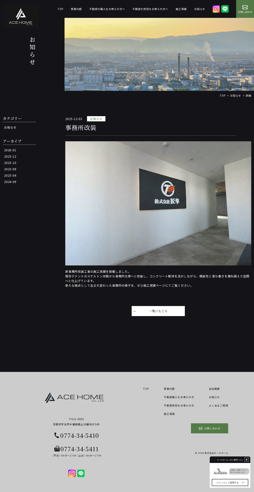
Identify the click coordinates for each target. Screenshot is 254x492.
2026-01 (10, 150)
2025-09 (10, 169)
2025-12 (10, 156)
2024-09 (10, 181)
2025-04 (10, 175)
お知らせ (10, 127)
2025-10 (10, 162)
